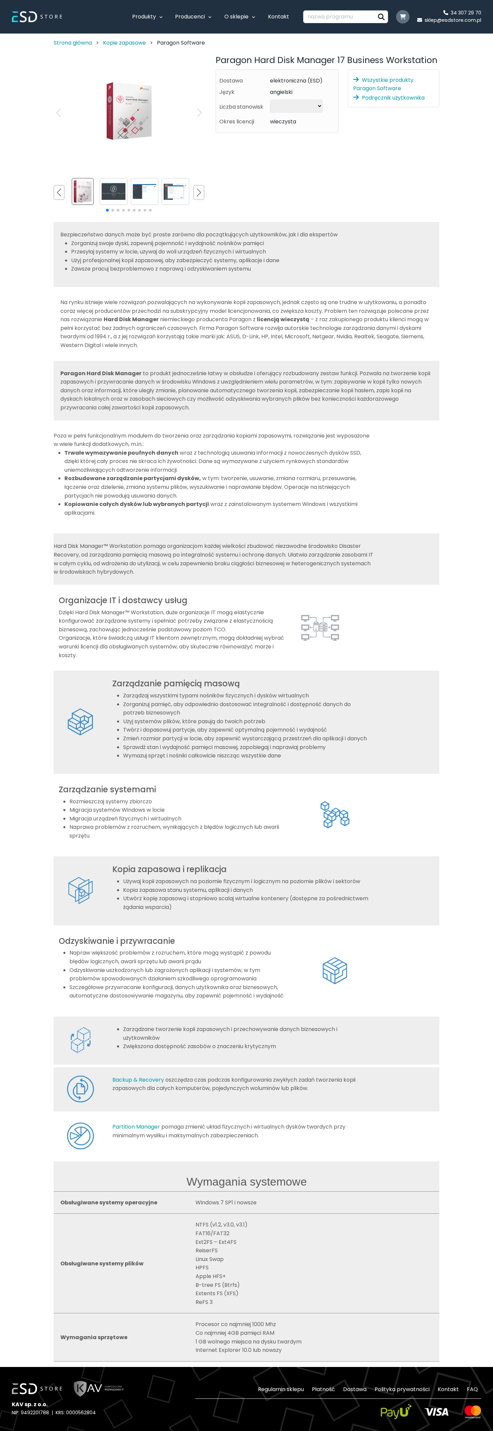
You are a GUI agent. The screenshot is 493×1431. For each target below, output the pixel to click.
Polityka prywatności (402, 1389)
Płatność (323, 1389)
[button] (199, 112)
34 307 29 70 (464, 12)
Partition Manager (136, 1127)
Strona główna (73, 43)
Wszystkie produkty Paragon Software (383, 84)
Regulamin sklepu (281, 1389)
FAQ (472, 1389)
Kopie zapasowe (124, 43)
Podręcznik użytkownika (393, 98)
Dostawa (355, 1389)
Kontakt (278, 16)
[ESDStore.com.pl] (40, 16)
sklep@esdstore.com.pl (451, 20)
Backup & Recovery (138, 1080)
